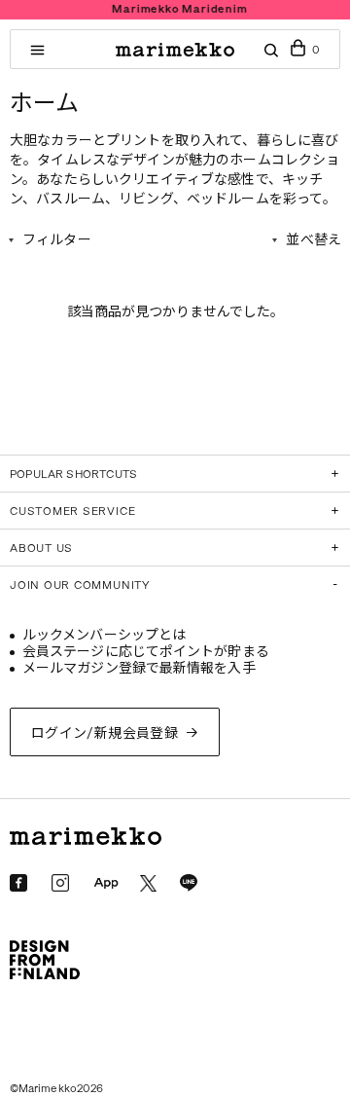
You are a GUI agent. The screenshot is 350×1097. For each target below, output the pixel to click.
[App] (106, 883)
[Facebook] (18, 883)
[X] (148, 883)
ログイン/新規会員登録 (105, 733)
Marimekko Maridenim (176, 9)
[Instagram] (60, 883)
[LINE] (188, 883)
